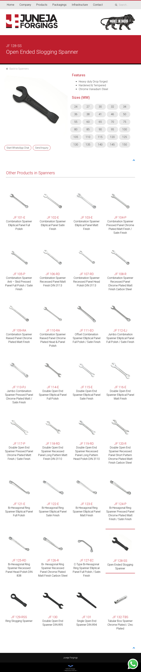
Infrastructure (80, 4)
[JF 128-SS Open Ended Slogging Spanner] (36, 104)
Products (41, 4)
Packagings (59, 4)
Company (25, 4)
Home (10, 4)
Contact (98, 4)
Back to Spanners (19, 68)
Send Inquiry (41, 147)
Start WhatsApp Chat (18, 147)
